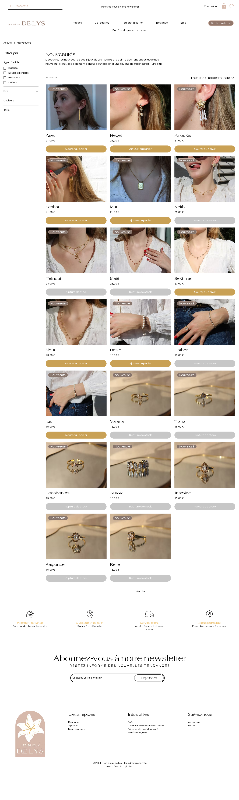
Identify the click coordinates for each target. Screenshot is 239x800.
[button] (224, 6)
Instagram (194, 722)
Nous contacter (77, 729)
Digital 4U (128, 766)
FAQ (130, 722)
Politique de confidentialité (143, 729)
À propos (73, 725)
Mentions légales (137, 732)
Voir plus (140, 591)
